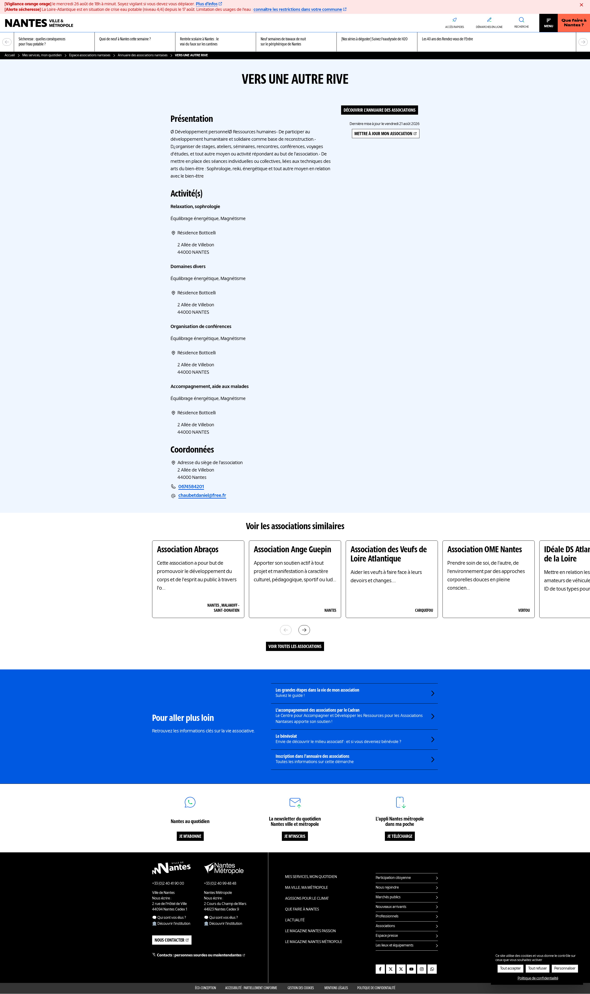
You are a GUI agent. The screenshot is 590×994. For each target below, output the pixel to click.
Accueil (10, 55)
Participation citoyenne (393, 878)
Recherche (521, 27)
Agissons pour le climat (307, 899)
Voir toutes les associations (295, 647)
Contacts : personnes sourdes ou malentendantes (199, 955)
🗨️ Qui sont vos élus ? (169, 918)
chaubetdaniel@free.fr (202, 495)
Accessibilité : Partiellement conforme (251, 988)
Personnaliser (564, 968)
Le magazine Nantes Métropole (313, 942)
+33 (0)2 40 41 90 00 (168, 884)
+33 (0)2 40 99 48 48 (220, 884)
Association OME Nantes (484, 550)
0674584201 (191, 487)
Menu (548, 26)
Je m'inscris (294, 836)
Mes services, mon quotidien (42, 55)
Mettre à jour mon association (383, 134)
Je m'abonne (190, 836)
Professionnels (387, 916)
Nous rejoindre (387, 888)
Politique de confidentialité (376, 988)
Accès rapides (454, 27)
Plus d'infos (207, 4)
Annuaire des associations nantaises (143, 55)
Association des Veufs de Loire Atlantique (389, 555)
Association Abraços (187, 550)
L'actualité (295, 920)
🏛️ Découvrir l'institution (171, 924)
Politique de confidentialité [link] (538, 978)
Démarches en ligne (489, 27)
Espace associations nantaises (89, 55)
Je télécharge (399, 836)
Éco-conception (205, 988)
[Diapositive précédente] (7, 42)
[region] (295, 42)
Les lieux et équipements (394, 945)
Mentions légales (336, 988)
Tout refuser (537, 968)
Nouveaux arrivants (391, 907)
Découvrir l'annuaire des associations (380, 110)
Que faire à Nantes (302, 909)
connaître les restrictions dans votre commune (298, 10)
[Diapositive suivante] (583, 42)
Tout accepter (510, 968)
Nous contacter (169, 940)
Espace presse (387, 936)
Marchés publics (388, 897)
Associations (385, 926)
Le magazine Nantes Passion (310, 931)
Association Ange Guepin (292, 550)
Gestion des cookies (301, 988)
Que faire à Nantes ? (574, 23)
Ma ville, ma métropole (306, 888)
